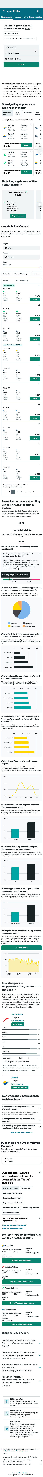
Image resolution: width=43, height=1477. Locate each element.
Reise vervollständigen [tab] (11, 1208)
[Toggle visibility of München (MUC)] (14, 626)
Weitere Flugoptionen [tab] (11, 1212)
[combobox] (23, 248)
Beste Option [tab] (17, 113)
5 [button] (30, 492)
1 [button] (12, 492)
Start (13, 1473)
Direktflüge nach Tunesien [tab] (12, 1193)
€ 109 (27, 28)
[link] (18, 216)
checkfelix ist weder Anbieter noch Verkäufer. (20, 1457)
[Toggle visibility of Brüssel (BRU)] (27, 623)
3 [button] (21, 492)
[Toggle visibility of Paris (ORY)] (12, 623)
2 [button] (17, 492)
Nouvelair (14, 1078)
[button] (3, 11)
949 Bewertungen (17, 1021)
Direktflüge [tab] (28, 112)
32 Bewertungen (17, 1084)
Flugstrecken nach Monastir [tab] (13, 1203)
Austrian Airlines (17, 1014)
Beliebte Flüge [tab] (26, 1188)
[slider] (40, 267)
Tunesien (25, 1473)
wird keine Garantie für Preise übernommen (15, 1451)
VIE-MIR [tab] (21, 523)
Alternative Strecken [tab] (10, 1188)
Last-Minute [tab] (37, 113)
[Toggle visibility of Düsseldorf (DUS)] (29, 626)
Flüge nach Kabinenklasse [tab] (12, 1198)
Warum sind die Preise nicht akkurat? (17, 1465)
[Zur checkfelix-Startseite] (13, 11)
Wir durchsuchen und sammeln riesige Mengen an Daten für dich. (17, 1461)
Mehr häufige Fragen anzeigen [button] (21, 1132)
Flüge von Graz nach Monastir (12, 1228)
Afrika (19, 1473)
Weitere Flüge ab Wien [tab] (31, 1208)
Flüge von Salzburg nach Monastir (14, 1225)
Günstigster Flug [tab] (7, 113)
